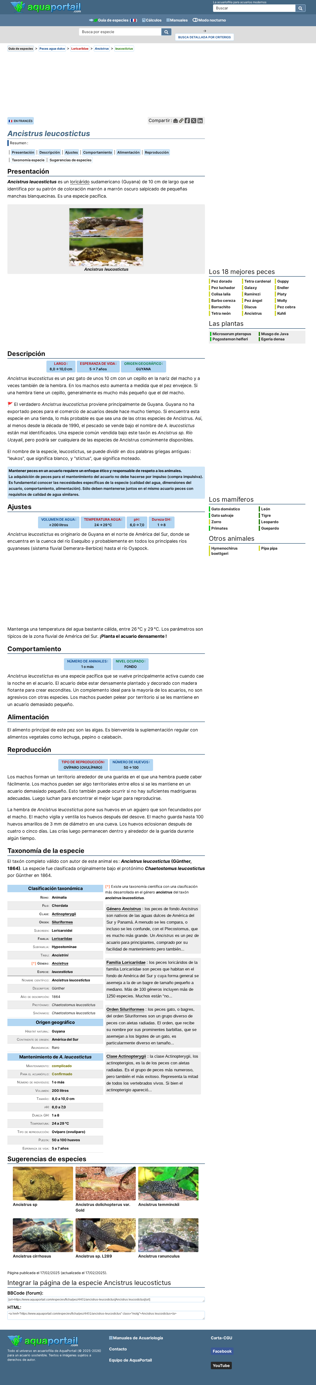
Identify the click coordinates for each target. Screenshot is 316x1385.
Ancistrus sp (25, 1204)
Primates (219, 528)
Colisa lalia (221, 294)
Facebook (222, 1351)
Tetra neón (221, 313)
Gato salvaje (222, 515)
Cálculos (153, 20)
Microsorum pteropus (232, 334)
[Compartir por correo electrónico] (175, 120)
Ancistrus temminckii (158, 1204)
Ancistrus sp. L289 (94, 1256)
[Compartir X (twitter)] (193, 120)
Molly (282, 300)
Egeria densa (273, 339)
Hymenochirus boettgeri (224, 551)
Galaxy (250, 287)
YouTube (221, 1365)
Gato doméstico (225, 509)
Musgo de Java (275, 334)
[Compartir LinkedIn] (200, 120)
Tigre (266, 515)
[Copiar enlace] (181, 120)
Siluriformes (62, 922)
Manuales (179, 20)
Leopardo (269, 521)
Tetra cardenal (257, 281)
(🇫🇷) (133, 20)
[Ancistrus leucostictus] (106, 237)
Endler (283, 287)
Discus (250, 307)
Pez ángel (253, 300)
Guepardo (270, 528)
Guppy (283, 281)
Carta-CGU (221, 1337)
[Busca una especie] (166, 32)
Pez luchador (223, 287)
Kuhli (281, 313)
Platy (282, 294)
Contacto (118, 1348)
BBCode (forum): (25, 1293)
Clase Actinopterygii (126, 1056)
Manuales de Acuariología (138, 1337)
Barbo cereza (223, 300)
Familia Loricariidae (125, 962)
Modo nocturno (212, 20)
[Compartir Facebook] (187, 120)
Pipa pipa (269, 548)
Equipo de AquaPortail (130, 1360)
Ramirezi (252, 294)
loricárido (80, 181)
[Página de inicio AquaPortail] (45, 12)
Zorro (216, 521)
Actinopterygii (64, 914)
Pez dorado (221, 281)
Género (123, 909)
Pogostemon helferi (230, 339)
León (265, 509)
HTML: (14, 1307)
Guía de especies (113, 20)
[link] (45, 7)
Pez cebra (286, 307)
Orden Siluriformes (125, 1009)
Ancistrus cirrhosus (32, 1256)
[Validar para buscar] (300, 8)
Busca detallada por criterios (204, 37)
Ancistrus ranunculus (159, 1256)
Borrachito (220, 307)
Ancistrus (60, 963)
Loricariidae (62, 938)
